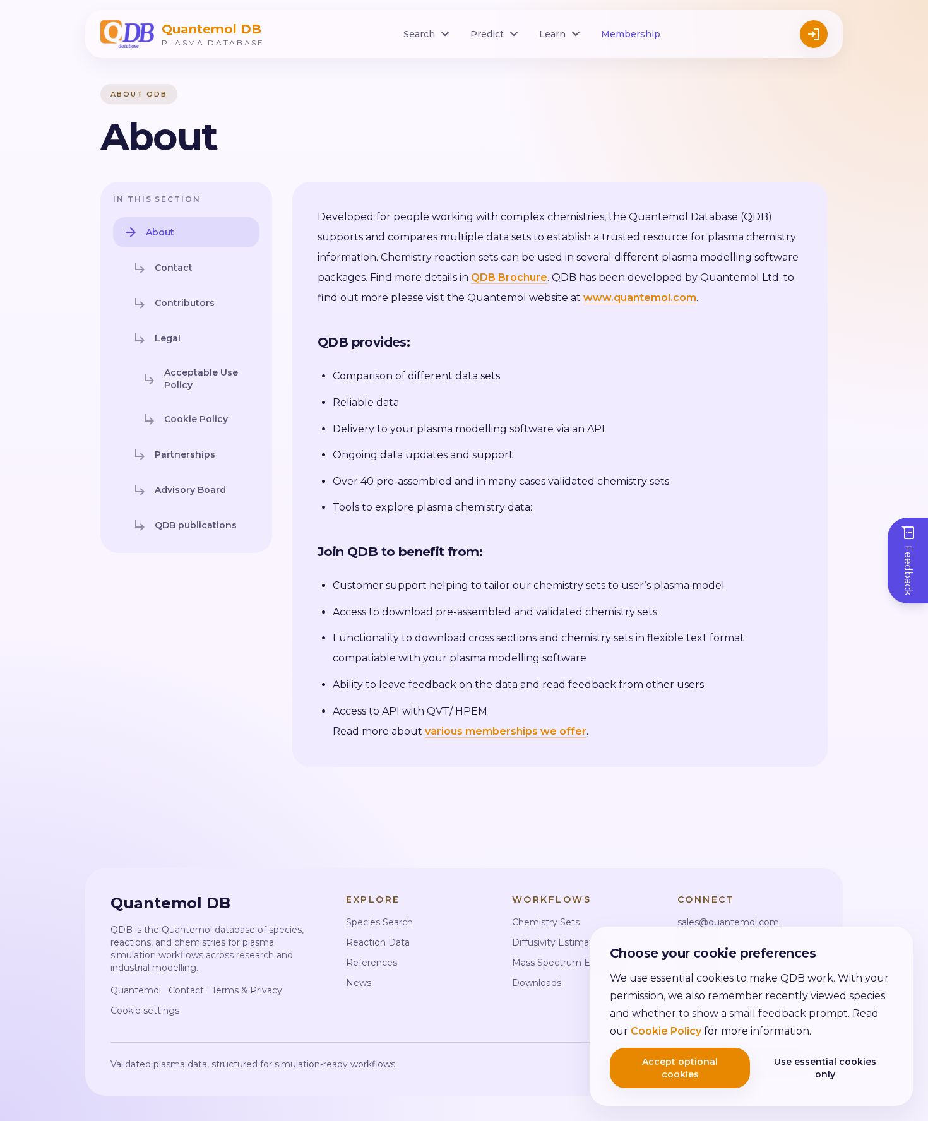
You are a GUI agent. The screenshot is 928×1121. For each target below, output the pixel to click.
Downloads (536, 982)
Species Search (379, 922)
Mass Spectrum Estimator (570, 962)
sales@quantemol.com (728, 922)
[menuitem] (428, 34)
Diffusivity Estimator (557, 942)
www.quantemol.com (639, 298)
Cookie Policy (666, 1031)
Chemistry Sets (546, 922)
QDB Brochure (509, 277)
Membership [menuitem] (630, 34)
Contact (186, 990)
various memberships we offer (505, 731)
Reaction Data (378, 942)
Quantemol (135, 990)
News (358, 982)
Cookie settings (144, 1010)
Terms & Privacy (246, 990)
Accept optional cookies (680, 1068)
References (371, 962)
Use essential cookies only (825, 1068)
